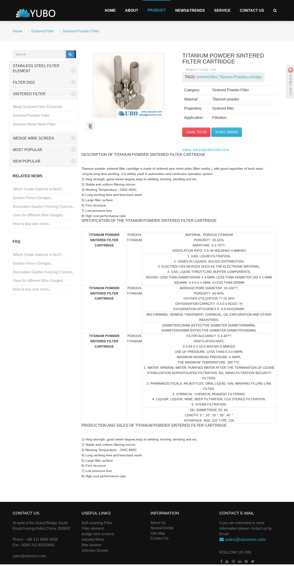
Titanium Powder (232, 77)
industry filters (93, 539)
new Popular (26, 161)
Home (110, 10)
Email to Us (196, 132)
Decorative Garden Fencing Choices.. (43, 207)
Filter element (93, 528)
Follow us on (235, 552)
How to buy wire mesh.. (32, 224)
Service (222, 10)
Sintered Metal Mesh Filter (34, 124)
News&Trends (190, 10)
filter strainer (92, 545)
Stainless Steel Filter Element (36, 68)
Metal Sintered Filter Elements (37, 107)
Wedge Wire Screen (33, 138)
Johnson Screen (95, 550)
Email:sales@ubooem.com (205, 150)
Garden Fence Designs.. (33, 198)
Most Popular (27, 150)
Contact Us (252, 10)
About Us (158, 523)
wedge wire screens (98, 534)
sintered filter (206, 77)
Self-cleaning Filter (97, 523)
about (131, 10)
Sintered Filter (42, 31)
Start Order (226, 132)
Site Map (157, 533)
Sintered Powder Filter (80, 31)
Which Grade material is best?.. (38, 189)
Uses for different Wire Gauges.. (39, 215)
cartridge (254, 77)
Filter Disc (24, 82)
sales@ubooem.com (29, 556)
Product (156, 10)
